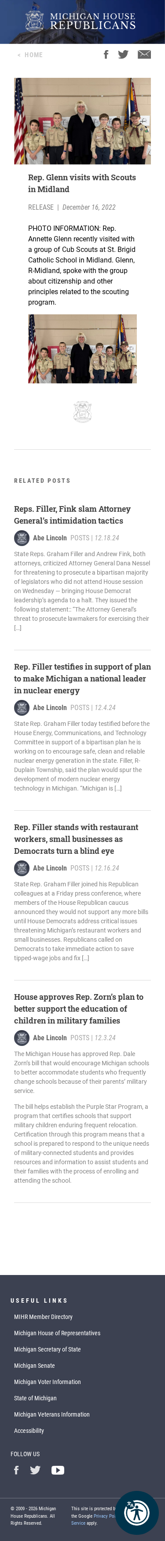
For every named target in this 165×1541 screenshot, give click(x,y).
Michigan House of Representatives (57, 1333)
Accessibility (29, 1430)
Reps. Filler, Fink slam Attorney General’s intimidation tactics (72, 514)
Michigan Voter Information (47, 1381)
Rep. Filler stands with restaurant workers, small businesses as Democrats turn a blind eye (76, 839)
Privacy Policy (107, 1516)
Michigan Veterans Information (52, 1414)
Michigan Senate (34, 1365)
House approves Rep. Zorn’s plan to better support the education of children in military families (78, 1008)
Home (34, 55)
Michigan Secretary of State (47, 1349)
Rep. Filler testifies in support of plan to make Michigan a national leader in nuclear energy (82, 678)
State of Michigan (35, 1398)
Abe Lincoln (50, 538)
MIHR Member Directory (43, 1316)
